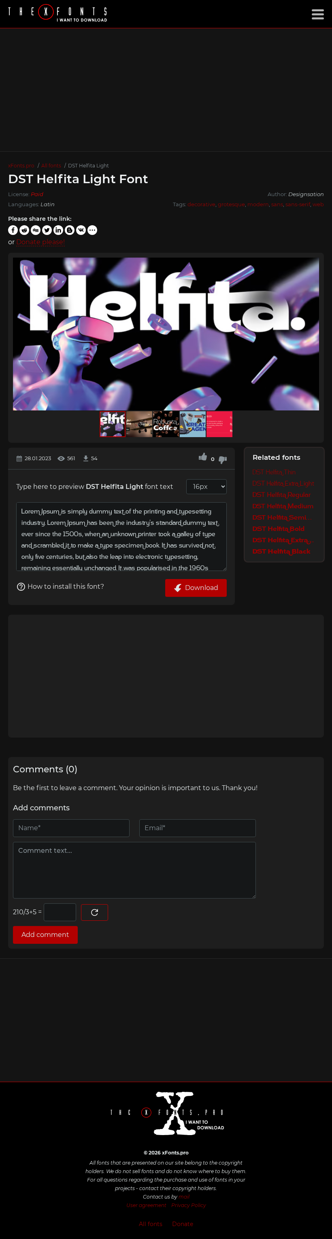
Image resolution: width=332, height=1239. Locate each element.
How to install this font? (66, 586)
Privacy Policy (188, 1205)
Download (201, 588)
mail (184, 1197)
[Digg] (35, 230)
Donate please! (40, 242)
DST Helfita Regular (282, 494)
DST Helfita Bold (278, 528)
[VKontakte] (81, 230)
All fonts (150, 1224)
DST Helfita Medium (283, 506)
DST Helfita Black (282, 551)
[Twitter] (47, 230)
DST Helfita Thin (274, 472)
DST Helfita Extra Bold (284, 539)
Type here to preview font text (94, 487)
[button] (311, 334)
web (318, 204)
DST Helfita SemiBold (284, 517)
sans (277, 204)
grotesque (231, 204)
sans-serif (297, 204)
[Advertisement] (166, 89)
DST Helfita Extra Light (283, 483)
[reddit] (24, 230)
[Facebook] (13, 230)
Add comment (45, 935)
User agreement (146, 1205)
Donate (182, 1224)
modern (258, 204)
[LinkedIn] (58, 230)
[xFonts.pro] (58, 14)
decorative (201, 204)
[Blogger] (69, 230)
